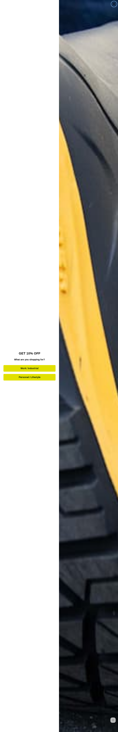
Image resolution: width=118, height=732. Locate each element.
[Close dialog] (114, 4)
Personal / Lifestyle (29, 377)
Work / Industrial (29, 368)
